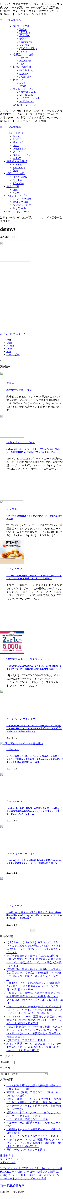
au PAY (17, 158)
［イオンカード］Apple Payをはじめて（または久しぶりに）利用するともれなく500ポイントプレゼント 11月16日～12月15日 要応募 (34, 1010)
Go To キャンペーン (17, 211)
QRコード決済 (14, 132)
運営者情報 (6, 1155)
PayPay (17, 136)
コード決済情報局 (10, 20)
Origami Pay (19, 148)
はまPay (17, 180)
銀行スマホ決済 (15, 173)
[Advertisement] (31, 296)
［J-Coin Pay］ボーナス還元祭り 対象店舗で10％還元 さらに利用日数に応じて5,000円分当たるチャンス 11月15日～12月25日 (34, 1020)
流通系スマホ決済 (16, 161)
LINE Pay (18, 139)
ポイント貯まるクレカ (13, 334)
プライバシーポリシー (13, 1159)
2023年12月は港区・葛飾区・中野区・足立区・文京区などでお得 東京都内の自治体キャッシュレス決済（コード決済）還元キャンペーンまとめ (34, 811)
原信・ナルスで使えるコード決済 (25, 1149)
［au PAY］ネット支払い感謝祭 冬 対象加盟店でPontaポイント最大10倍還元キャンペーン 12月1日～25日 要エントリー (34, 863)
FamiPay (17, 164)
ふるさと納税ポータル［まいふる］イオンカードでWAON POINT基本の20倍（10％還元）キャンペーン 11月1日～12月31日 (34, 1047)
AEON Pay (19, 167)
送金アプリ (12, 186)
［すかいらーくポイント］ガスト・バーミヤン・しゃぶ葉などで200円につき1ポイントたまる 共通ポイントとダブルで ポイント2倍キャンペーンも (34, 728)
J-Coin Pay (18, 183)
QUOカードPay (21, 155)
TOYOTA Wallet (22, 198)
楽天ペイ (18, 142)
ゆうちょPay (20, 176)
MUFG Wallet (20, 201)
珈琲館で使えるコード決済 (19, 390)
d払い (16, 145)
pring (15, 189)
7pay (15, 170)
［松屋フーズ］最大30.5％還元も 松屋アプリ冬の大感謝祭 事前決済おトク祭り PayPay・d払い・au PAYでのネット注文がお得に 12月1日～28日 (34, 915)
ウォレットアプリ (16, 195)
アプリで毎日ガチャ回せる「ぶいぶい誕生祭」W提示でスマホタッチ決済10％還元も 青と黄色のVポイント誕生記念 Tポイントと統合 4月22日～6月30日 (34, 759)
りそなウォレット (23, 204)
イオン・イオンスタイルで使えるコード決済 (32, 1136)
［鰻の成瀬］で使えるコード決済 (25, 1040)
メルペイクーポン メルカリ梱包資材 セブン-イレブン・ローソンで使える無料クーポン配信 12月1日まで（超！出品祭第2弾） (34, 1143)
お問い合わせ (8, 1162)
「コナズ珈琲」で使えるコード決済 (27, 1119)
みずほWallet (20, 208)
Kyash (16, 192)
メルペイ (18, 151)
